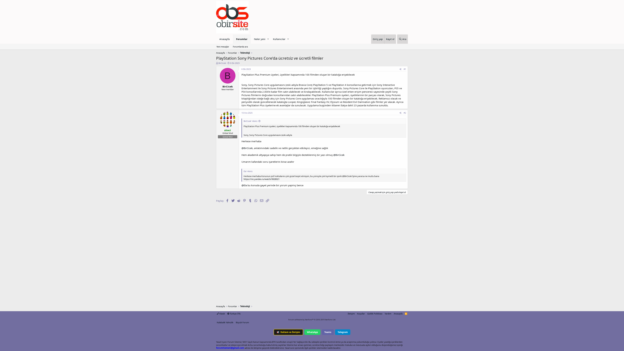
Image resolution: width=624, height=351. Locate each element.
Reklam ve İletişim (288, 332)
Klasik (222, 313)
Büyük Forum (242, 322)
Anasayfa (224, 39)
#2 (405, 112)
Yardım (388, 313)
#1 (405, 69)
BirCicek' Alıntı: (251, 121)
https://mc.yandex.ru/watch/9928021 (262, 179)
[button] (268, 39)
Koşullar (361, 313)
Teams (327, 332)
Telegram (343, 332)
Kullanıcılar (279, 39)
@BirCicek (247, 148)
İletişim (351, 313)
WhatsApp (312, 332)
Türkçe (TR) (234, 313)
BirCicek (222, 63)
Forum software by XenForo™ (312, 319)
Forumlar (241, 39)
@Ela (244, 185)
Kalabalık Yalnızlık (225, 322)
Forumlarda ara (240, 46)
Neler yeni (259, 39)
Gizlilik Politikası (374, 313)
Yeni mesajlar (222, 46)
